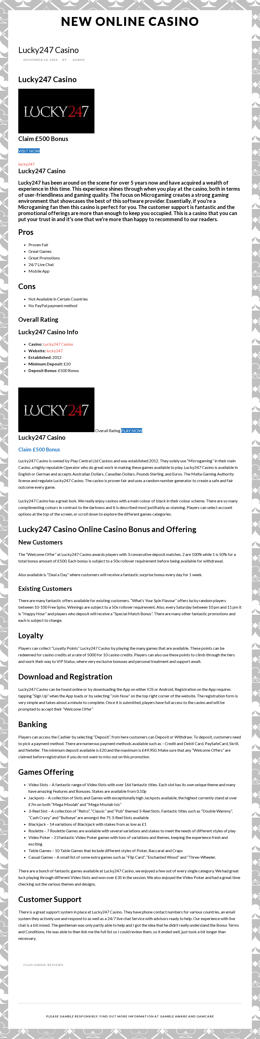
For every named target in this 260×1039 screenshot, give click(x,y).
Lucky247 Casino (58, 344)
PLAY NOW (131, 430)
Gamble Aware (173, 1016)
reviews (55, 965)
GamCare (205, 1016)
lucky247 (26, 164)
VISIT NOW (29, 150)
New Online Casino (130, 21)
